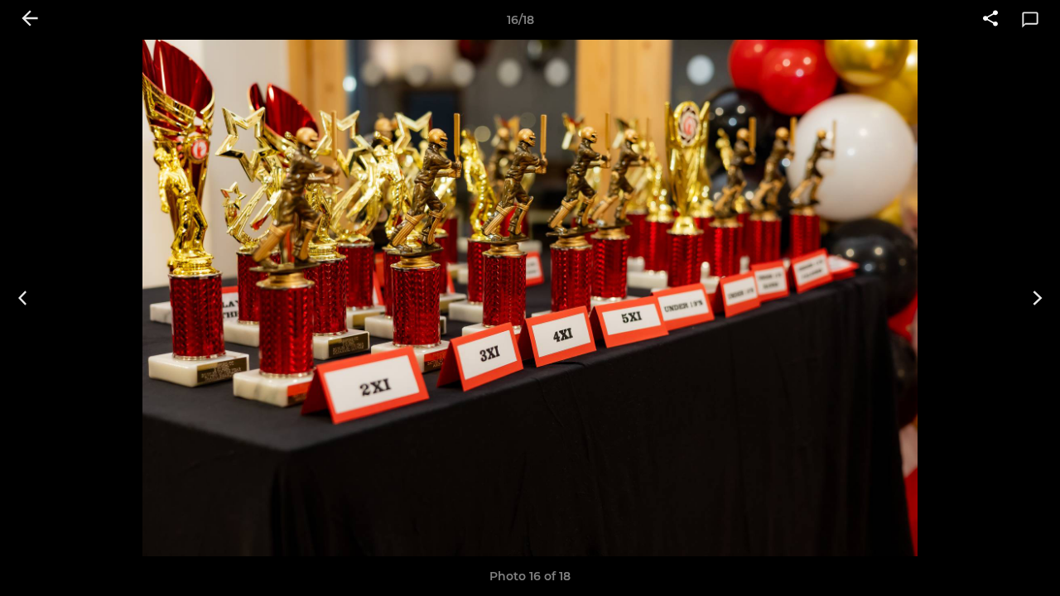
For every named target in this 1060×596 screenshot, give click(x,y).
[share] (990, 19)
